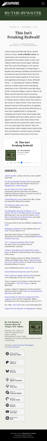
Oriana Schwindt (30, 45)
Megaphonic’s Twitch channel (16, 186)
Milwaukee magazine (13, 229)
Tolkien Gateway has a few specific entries (23, 261)
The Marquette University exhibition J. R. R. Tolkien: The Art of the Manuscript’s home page (22, 212)
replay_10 (7, 162)
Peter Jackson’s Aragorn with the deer (19, 276)
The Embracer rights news (14, 205)
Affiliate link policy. (28, 437)
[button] (37, 162)
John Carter (16, 305)
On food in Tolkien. (23, 152)
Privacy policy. (17, 437)
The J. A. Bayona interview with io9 (17, 242)
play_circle (11, 162)
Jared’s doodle (10, 176)
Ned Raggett (15, 45)
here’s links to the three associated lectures (22, 216)
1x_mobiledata (34, 162)
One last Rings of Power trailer (16, 189)
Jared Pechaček (27, 44)
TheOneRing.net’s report (14, 199)
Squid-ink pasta (24, 272)
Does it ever (29, 268)
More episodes (21, 154)
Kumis (7, 272)
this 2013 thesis (23, 283)
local (6, 231)
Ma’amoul (13, 272)
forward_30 (15, 162)
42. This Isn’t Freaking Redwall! (22, 144)
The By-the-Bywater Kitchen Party (17, 182)
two (39, 229)
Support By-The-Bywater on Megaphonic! (20, 309)
